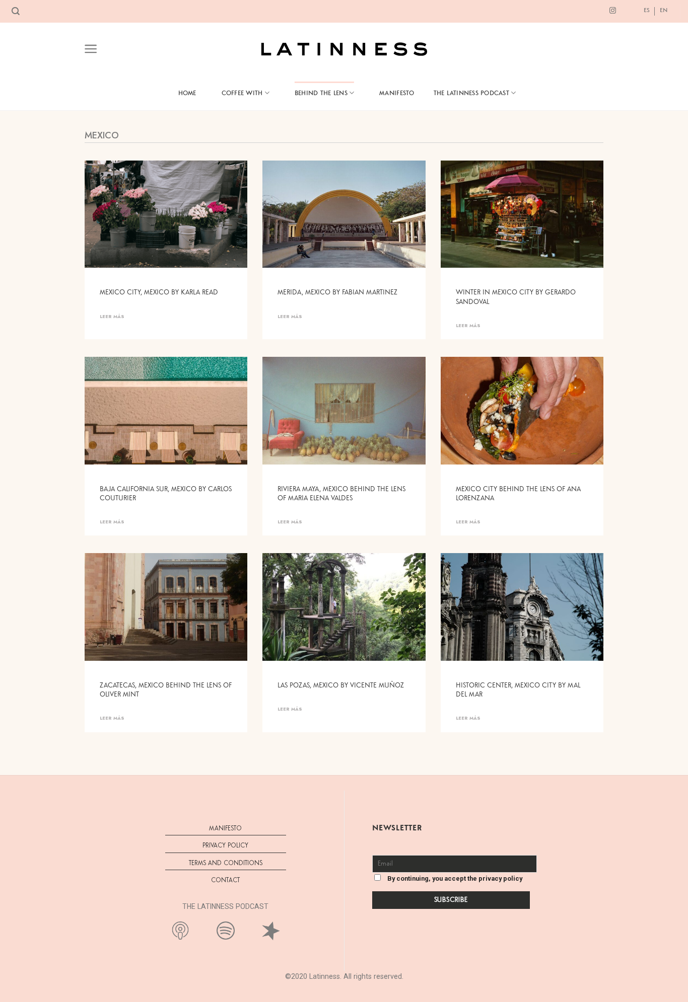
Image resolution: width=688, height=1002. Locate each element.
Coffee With (242, 93)
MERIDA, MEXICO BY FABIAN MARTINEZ (337, 292)
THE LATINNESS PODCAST (471, 93)
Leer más (112, 316)
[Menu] (91, 48)
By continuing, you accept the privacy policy (454, 878)
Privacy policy (225, 845)
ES (647, 10)
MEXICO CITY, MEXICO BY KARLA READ (159, 292)
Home (187, 93)
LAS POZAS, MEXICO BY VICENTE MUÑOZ (341, 685)
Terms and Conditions (225, 863)
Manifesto (396, 93)
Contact (225, 880)
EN (663, 10)
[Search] (16, 11)
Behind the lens (321, 93)
